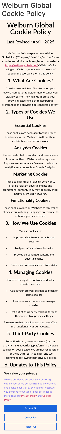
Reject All (30, 426)
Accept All (30, 408)
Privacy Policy (29, 395)
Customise (30, 417)
